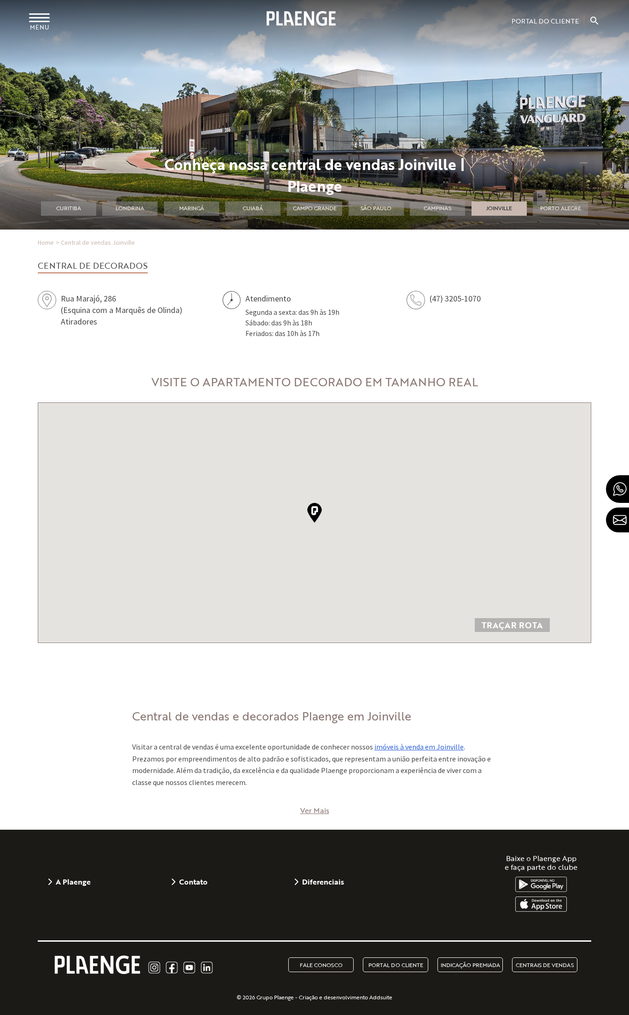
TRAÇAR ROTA (512, 625)
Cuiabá (253, 208)
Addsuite (380, 997)
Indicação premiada (470, 965)
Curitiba (68, 208)
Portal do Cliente (545, 21)
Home (46, 242)
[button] (314, 513)
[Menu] (39, 17)
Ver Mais (314, 810)
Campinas (437, 208)
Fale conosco (321, 965)
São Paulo (376, 208)
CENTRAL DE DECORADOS (93, 265)
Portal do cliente (395, 965)
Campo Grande (315, 208)
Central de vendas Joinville (98, 242)
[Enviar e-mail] (617, 520)
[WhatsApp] (617, 489)
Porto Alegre (560, 208)
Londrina (130, 208)
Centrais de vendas (545, 965)
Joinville (499, 208)
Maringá (191, 208)
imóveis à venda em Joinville (419, 747)
